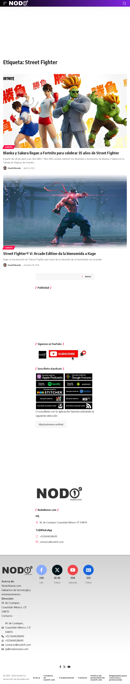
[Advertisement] (65, 34)
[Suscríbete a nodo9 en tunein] (79, 398)
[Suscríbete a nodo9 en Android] (79, 383)
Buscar (88, 276)
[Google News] (88, 574)
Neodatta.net (23, 679)
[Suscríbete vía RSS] (79, 405)
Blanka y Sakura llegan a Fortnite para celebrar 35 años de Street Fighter (61, 152)
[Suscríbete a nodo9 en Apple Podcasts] (50, 376)
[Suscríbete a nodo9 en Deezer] (50, 398)
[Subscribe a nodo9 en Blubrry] (79, 391)
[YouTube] (69, 667)
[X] (57, 574)
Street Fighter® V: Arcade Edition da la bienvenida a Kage (49, 253)
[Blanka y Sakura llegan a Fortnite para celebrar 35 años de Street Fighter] (65, 111)
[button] (6, 3)
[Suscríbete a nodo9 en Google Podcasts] (79, 376)
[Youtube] (72, 574)
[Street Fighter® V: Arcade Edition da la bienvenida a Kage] (65, 212)
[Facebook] (41, 574)
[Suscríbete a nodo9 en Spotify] (50, 383)
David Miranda (14, 168)
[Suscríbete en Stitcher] (50, 391)
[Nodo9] (19, 3)
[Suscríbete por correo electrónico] (50, 405)
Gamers (9, 147)
